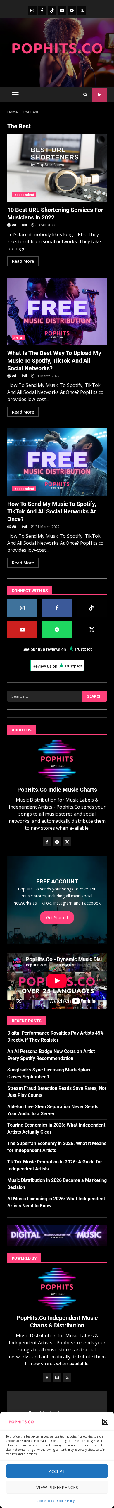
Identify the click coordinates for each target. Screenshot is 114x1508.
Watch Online (99, 95)
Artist (18, 338)
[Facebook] (42, 10)
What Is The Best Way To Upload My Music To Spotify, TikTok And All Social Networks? (57, 311)
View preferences (57, 1487)
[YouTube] (62, 10)
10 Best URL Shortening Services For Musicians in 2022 (57, 168)
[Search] (85, 94)
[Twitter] (81, 10)
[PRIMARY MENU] (15, 94)
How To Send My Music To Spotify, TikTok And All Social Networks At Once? (57, 462)
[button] (105, 1422)
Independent (23, 195)
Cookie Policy (45, 1501)
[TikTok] (52, 10)
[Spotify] (72, 10)
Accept (57, 1471)
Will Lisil (19, 225)
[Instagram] (32, 10)
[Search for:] (44, 696)
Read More (23, 261)
